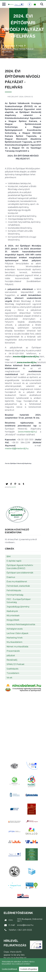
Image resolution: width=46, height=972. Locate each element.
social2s (14, 487)
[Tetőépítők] (14, 871)
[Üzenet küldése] (34, 4)
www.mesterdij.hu (26, 362)
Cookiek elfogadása (28, 969)
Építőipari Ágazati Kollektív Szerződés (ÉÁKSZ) (20, 566)
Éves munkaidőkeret (17, 581)
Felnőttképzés (14, 590)
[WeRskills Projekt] (23, 896)
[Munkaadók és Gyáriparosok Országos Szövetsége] (32, 809)
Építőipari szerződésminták (20, 573)
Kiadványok (12, 611)
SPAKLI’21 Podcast (15, 664)
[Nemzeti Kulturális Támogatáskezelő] (14, 821)
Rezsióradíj (12, 660)
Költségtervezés (15, 629)
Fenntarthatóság (15, 595)
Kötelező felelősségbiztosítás (21, 624)
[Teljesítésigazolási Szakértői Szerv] (32, 854)
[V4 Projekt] (32, 871)
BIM (9, 556)
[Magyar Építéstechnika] (32, 795)
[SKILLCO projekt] (32, 831)
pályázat (11, 655)
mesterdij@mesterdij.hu (26, 356)
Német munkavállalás (17, 646)
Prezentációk (13, 651)
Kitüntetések (13, 615)
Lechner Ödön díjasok (17, 633)
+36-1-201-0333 (24, 930)
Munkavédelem (14, 642)
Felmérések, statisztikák (18, 586)
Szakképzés (12, 669)
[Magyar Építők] (14, 809)
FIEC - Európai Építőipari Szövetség (19, 600)
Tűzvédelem (13, 673)
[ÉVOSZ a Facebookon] (29, 4)
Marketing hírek (15, 638)
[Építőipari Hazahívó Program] (17, 514)
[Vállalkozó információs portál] (32, 885)
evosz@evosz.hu (25, 925)
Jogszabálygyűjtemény (18, 607)
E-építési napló (14, 561)
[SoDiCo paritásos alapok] (14, 841)
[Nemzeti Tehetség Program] (32, 821)
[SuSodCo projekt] (32, 841)
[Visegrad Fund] (14, 885)
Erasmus (11, 577)
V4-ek (9, 677)
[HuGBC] (32, 781)
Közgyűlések (13, 620)
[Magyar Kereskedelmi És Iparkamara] (14, 795)
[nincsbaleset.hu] (23, 687)
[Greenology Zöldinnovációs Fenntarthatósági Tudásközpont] (14, 781)
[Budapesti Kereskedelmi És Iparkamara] (14, 766)
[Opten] (14, 831)
